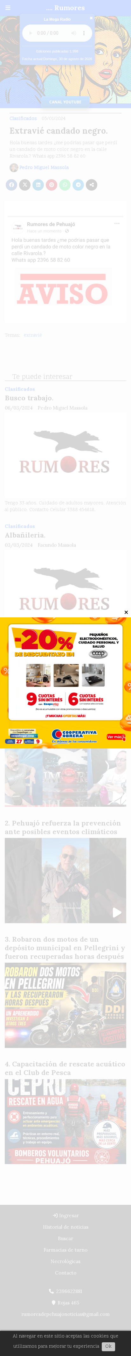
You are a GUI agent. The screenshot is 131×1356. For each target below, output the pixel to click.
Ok (108, 1346)
